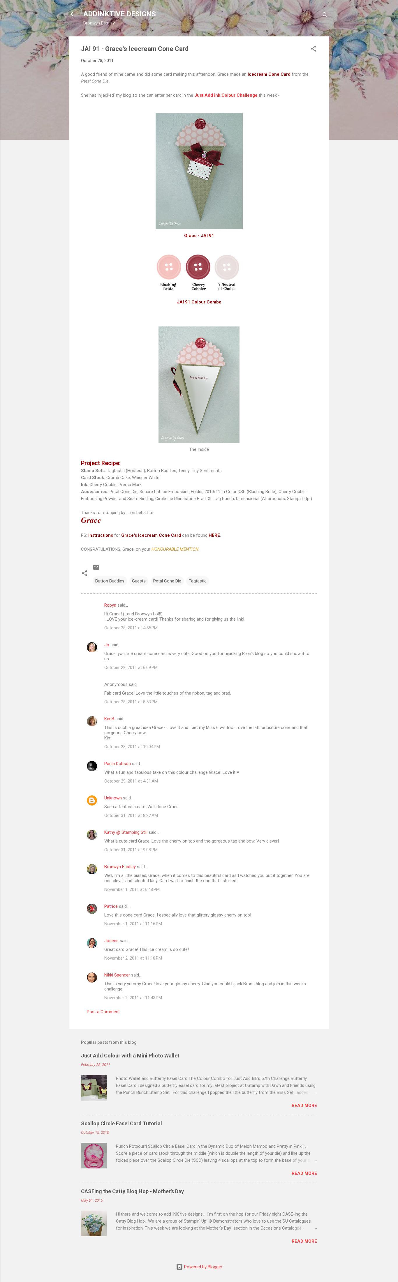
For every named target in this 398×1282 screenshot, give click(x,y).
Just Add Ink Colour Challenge (226, 95)
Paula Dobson (117, 763)
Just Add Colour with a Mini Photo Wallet (130, 1056)
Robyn (110, 605)
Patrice (111, 906)
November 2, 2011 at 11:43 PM (133, 997)
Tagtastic (198, 581)
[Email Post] (96, 569)
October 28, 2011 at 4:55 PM (131, 628)
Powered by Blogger (202, 1266)
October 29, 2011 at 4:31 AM (131, 781)
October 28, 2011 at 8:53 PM (131, 701)
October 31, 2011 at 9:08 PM (131, 849)
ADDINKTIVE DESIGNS (119, 14)
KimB (109, 718)
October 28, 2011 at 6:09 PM (131, 667)
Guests (139, 581)
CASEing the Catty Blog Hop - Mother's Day (132, 1191)
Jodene (111, 940)
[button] (313, 49)
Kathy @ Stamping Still (125, 832)
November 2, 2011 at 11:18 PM (133, 958)
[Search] (325, 16)
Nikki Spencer (117, 975)
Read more (304, 1105)
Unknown (113, 798)
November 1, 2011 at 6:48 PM (132, 889)
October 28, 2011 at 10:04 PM (132, 746)
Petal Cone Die (167, 581)
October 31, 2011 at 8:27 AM (131, 815)
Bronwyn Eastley (120, 866)
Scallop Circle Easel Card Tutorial (121, 1123)
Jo (106, 644)
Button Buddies (109, 581)
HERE (214, 535)
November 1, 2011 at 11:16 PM (133, 923)
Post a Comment (103, 1011)
